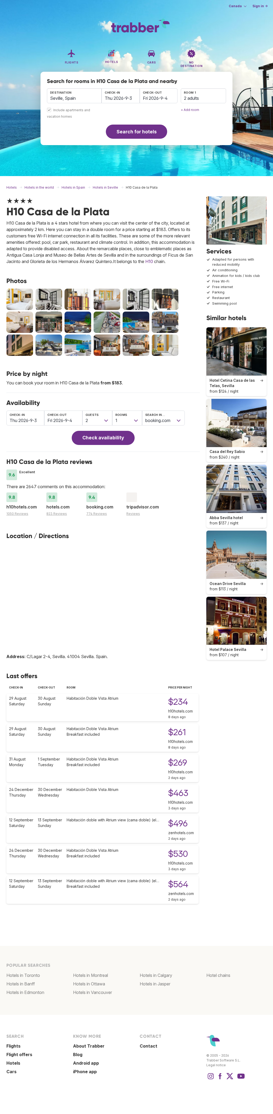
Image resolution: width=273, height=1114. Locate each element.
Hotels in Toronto (23, 975)
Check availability (103, 437)
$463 (178, 793)
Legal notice (216, 1065)
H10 (149, 261)
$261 (177, 732)
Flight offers (19, 1054)
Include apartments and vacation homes (68, 113)
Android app (86, 1063)
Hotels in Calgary (156, 975)
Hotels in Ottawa (89, 983)
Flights (13, 1046)
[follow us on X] (230, 1078)
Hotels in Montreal (90, 975)
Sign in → (260, 6)
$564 (178, 884)
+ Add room (190, 110)
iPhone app (85, 1071)
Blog (77, 1054)
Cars (11, 1071)
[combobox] (74, 95)
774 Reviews (96, 514)
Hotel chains (218, 975)
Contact (148, 1046)
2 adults (191, 98)
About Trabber (89, 1046)
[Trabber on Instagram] (210, 1078)
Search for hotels (137, 131)
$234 (178, 702)
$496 (178, 823)
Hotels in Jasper (155, 983)
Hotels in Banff (20, 983)
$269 (177, 762)
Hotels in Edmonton (25, 992)
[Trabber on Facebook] (220, 1078)
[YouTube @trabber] (240, 1078)
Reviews (133, 514)
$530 (178, 854)
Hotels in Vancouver (92, 992)
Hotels (13, 1063)
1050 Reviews (17, 514)
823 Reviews (56, 514)
